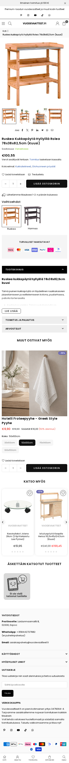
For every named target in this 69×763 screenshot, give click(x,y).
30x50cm (9, 442)
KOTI (4, 760)
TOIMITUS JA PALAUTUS (19, 320)
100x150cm (10, 450)
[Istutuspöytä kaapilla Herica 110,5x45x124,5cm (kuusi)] (51, 507)
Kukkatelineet (23, 166)
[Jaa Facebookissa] (22, 130)
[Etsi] (10, 23)
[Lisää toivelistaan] (30, 493)
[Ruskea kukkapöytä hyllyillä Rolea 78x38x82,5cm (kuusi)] (9, 116)
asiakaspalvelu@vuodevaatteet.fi (29, 642)
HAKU (64, 760)
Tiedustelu (37, 174)
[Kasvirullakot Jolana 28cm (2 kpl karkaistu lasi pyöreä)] (17, 507)
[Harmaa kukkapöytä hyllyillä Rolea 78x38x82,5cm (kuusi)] (32, 216)
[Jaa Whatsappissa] (47, 130)
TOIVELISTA (33, 760)
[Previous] (2, 522)
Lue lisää (11, 311)
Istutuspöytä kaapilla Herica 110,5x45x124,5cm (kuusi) (51, 536)
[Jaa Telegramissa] (42, 130)
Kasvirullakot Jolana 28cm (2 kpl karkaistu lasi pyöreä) (17, 536)
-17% (40, 491)
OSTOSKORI (49, 760)
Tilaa (7, 693)
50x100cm (27, 442)
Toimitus (34, 159)
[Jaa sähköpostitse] (52, 130)
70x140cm (45, 442)
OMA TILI (17, 760)
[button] (64, 23)
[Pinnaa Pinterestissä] (32, 130)
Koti (5, 31)
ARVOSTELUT (13, 328)
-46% (62, 353)
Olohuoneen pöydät (43, 166)
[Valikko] (3, 23)
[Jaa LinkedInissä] (37, 130)
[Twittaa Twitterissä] (27, 130)
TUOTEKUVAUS (14, 269)
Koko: (11, 436)
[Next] (66, 522)
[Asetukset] (57, 23)
